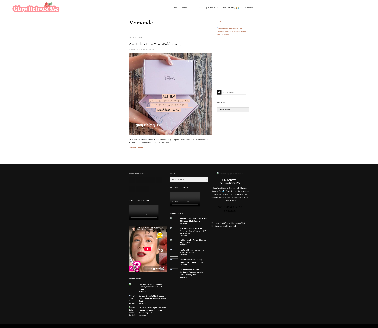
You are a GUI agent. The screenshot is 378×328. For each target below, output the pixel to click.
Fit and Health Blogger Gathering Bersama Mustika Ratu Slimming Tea (191, 272)
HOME (175, 8)
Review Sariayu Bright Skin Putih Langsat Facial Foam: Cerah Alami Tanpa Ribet (152, 310)
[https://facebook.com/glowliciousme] (152, 180)
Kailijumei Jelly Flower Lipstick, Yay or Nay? (193, 241)
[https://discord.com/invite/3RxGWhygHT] (145, 189)
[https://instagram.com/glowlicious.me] (139, 180)
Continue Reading (136, 147)
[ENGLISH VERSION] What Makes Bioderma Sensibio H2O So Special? (193, 231)
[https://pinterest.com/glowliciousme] (132, 189)
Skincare (221, 21)
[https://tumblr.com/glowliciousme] (159, 180)
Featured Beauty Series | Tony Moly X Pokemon (193, 251)
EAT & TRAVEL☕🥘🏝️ (231, 8)
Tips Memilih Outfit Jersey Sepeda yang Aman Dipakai (191, 261)
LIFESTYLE (249, 8)
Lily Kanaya (134, 49)
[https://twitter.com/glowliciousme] (145, 180)
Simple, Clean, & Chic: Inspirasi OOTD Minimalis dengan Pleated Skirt (152, 298)
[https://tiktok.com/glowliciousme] (139, 189)
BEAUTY (197, 8)
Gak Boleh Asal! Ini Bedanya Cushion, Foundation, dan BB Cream (150, 287)
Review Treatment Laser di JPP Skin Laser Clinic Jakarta (193, 219)
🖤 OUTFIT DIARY (212, 8)
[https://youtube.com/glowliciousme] (132, 180)
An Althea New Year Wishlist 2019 (155, 44)
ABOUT (184, 8)
